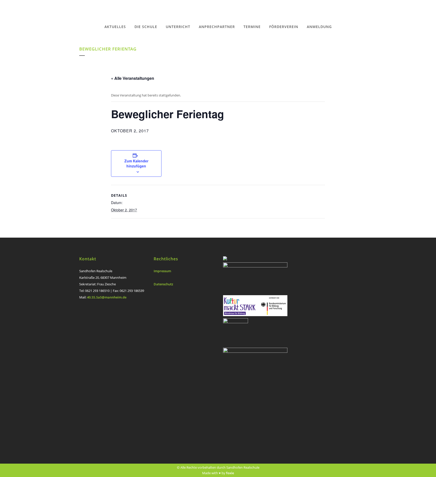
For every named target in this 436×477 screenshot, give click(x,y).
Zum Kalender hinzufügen (136, 163)
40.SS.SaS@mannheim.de (106, 297)
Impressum (162, 271)
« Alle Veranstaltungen (132, 78)
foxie (230, 473)
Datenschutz (163, 284)
